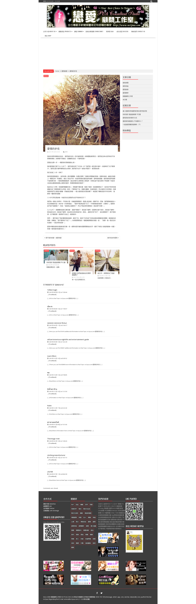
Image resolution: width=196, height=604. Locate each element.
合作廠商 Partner (48, 508)
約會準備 (88, 539)
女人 (84, 517)
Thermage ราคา (53, 439)
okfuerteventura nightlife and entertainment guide (68, 339)
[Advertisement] (98, 53)
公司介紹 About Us (49, 31)
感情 (94, 522)
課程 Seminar (78, 31)
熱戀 (72, 539)
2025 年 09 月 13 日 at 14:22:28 (58, 342)
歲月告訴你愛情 (112, 238)
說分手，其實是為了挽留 (106, 273)
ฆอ (48, 372)
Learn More (51, 356)
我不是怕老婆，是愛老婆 (53, 238)
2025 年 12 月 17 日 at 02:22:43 (58, 408)
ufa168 (50, 472)
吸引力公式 (86, 509)
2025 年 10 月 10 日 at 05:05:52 (58, 358)
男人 (77, 539)
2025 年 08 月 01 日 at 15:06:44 (58, 292)
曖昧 (91, 534)
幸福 (94, 517)
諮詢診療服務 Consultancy (94, 31)
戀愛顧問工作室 (128, 96)
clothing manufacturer (56, 455)
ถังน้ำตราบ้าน (52, 389)
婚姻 (89, 517)
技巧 (72, 534)
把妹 (77, 534)
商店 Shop (48, 36)
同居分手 (74, 509)
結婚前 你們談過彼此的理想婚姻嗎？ (81, 274)
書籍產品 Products (64, 31)
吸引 (80, 509)
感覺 (87, 526)
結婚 (94, 539)
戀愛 (72, 530)
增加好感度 (88, 513)
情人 (77, 522)
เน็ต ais (49, 306)
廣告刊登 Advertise (49, 504)
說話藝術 (88, 543)
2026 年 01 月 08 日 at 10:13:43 (58, 424)
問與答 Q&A (110, 31)
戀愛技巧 (78, 530)
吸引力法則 (74, 513)
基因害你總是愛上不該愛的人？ (133, 121)
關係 (72, 547)
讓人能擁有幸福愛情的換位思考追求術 (135, 111)
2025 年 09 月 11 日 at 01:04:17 (58, 325)
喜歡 (81, 513)
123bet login (52, 290)
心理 (72, 522)
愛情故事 (46, 76)
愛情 (66, 152)
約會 (82, 539)
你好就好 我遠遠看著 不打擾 (55, 262)
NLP (72, 504)
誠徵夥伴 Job (47, 506)
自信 (72, 543)
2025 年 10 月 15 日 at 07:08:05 (58, 375)
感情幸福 (74, 526)
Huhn (49, 406)
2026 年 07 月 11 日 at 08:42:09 (58, 474)
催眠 (81, 504)
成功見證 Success (122, 31)
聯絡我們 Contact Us (138, 31)
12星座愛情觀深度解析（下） (132, 124)
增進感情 (74, 517)
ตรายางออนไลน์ (53, 422)
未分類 (125, 100)
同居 (91, 504)
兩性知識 (125, 86)
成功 (92, 530)
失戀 (80, 517)
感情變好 (81, 526)
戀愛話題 (86, 530)
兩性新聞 (125, 83)
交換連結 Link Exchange (51, 511)
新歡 (86, 534)
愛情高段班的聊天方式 (130, 118)
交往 (77, 504)
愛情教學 (125, 93)
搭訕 (82, 534)
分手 (86, 504)
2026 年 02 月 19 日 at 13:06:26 (58, 441)
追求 (94, 543)
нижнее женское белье (57, 323)
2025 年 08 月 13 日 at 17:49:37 (58, 309)
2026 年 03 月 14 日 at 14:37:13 (58, 457)
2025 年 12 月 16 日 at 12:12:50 (58, 391)
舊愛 (77, 543)
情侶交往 (83, 522)
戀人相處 (93, 526)
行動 (82, 543)
